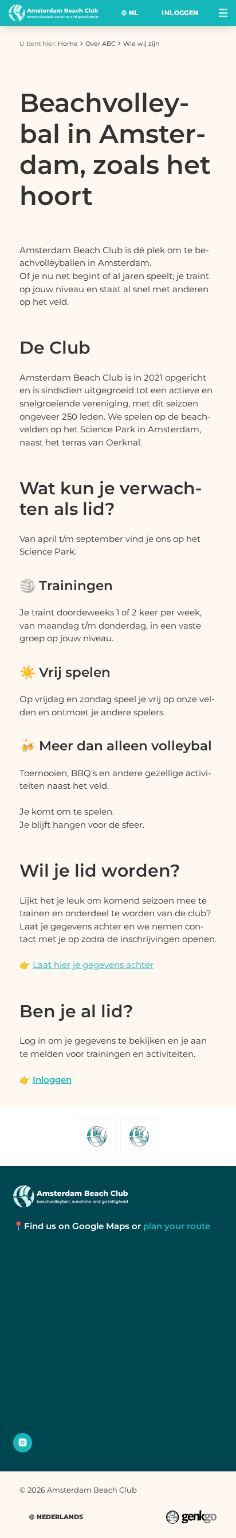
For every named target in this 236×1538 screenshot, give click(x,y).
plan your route (176, 1226)
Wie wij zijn (141, 44)
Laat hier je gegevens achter (93, 964)
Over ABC (100, 44)
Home (68, 44)
